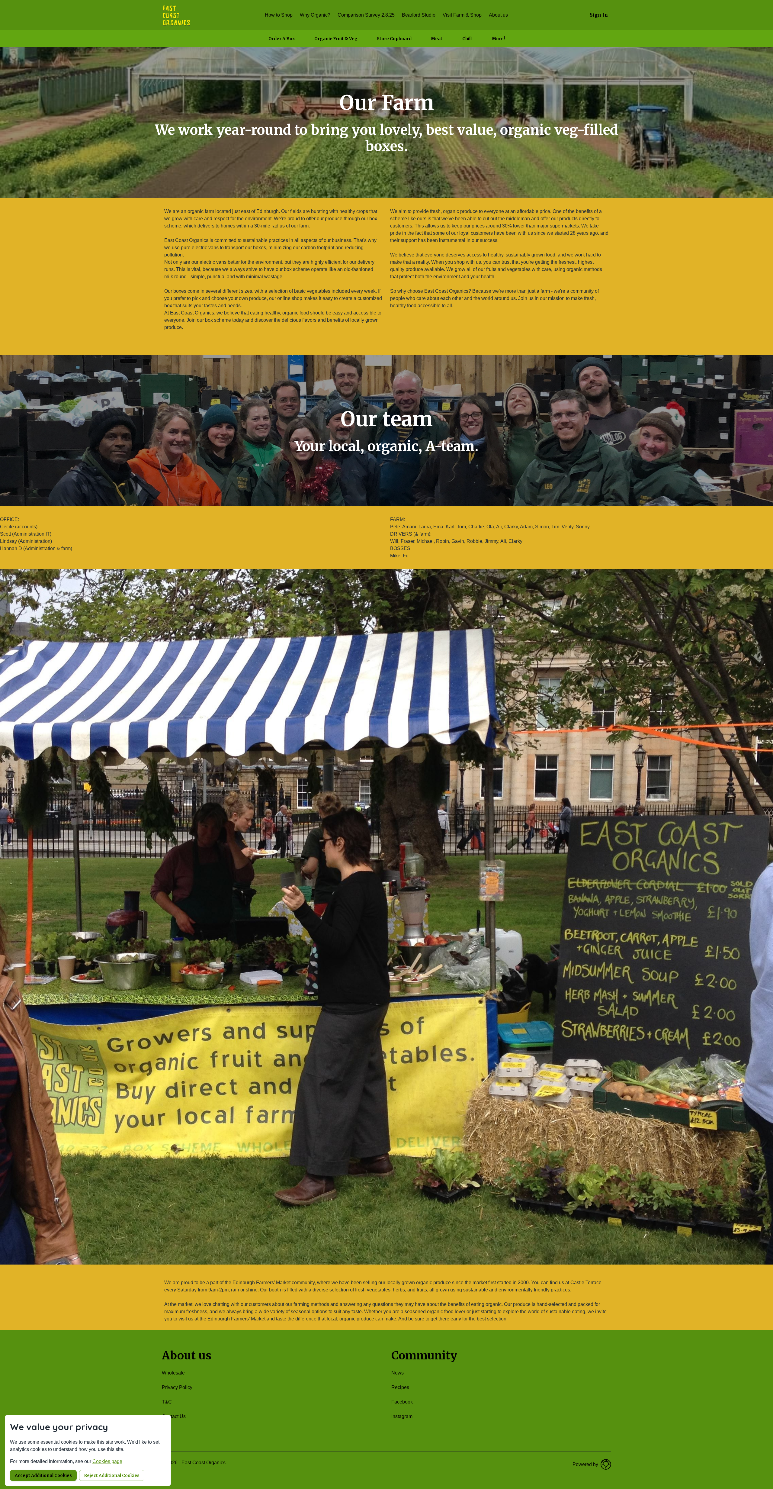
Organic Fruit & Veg (336, 38)
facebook (402, 1401)
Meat (436, 38)
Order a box (281, 38)
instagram (401, 1416)
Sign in (599, 15)
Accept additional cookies (43, 1475)
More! (498, 38)
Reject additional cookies (112, 1475)
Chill (467, 38)
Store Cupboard (394, 38)
